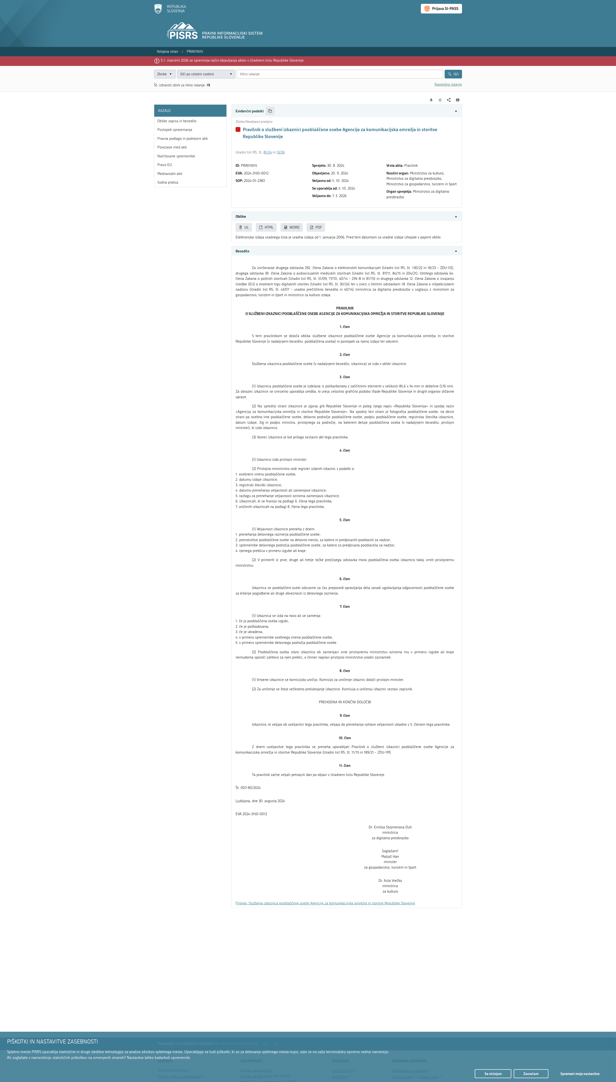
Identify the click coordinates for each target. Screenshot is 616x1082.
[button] (347, 111)
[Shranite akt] (440, 100)
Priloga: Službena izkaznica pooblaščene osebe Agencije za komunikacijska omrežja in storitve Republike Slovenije (325, 903)
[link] (167, 51)
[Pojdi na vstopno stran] (170, 13)
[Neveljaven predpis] (238, 129)
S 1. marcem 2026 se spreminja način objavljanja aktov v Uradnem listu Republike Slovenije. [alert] (233, 60)
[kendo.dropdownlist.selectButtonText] (230, 74)
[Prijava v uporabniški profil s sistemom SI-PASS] (441, 8)
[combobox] (206, 74)
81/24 (267, 152)
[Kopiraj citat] (270, 111)
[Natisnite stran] (457, 100)
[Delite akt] (448, 100)
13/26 (280, 152)
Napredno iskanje (448, 84)
